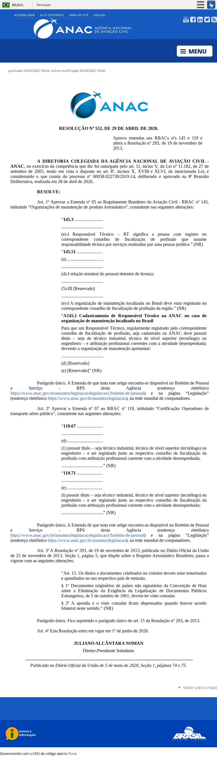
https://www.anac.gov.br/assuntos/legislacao (87, 398)
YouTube (186, 19)
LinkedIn (200, 19)
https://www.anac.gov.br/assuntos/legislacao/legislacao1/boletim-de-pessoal (77, 393)
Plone (72, 753)
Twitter (207, 19)
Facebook (193, 19)
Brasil (18, 5)
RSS (214, 19)
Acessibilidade (24, 15)
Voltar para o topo (200, 687)
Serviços (44, 4)
